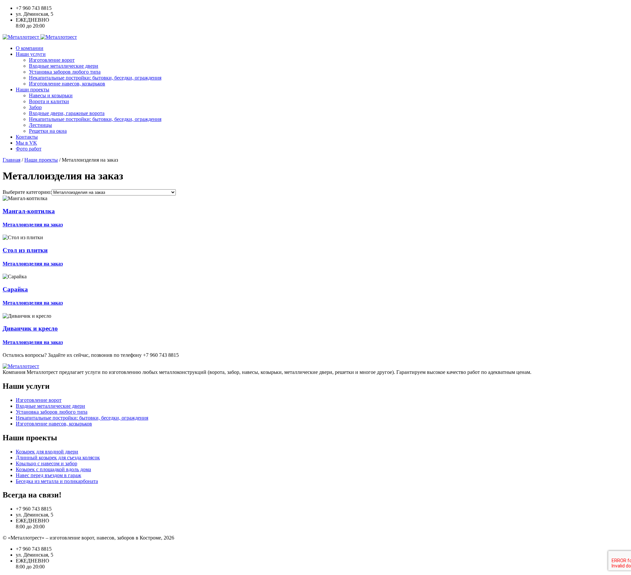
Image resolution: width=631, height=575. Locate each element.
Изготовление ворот (52, 60)
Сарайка (15, 289)
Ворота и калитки (49, 101)
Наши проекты (32, 89)
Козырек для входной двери (47, 451)
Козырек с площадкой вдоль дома (53, 469)
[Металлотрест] (40, 37)
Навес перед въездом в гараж (48, 475)
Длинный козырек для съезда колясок (58, 457)
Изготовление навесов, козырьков (67, 83)
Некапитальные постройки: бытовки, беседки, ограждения (95, 77)
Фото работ (28, 148)
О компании (29, 48)
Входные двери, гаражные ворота (67, 113)
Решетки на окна (48, 131)
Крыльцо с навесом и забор (46, 463)
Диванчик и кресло (30, 328)
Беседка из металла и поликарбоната (57, 481)
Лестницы (40, 125)
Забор (35, 107)
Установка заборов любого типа (65, 72)
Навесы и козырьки (51, 95)
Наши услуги (31, 54)
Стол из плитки (25, 250)
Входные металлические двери (63, 66)
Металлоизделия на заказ (33, 224)
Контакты (27, 137)
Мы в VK (26, 143)
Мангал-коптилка (29, 211)
